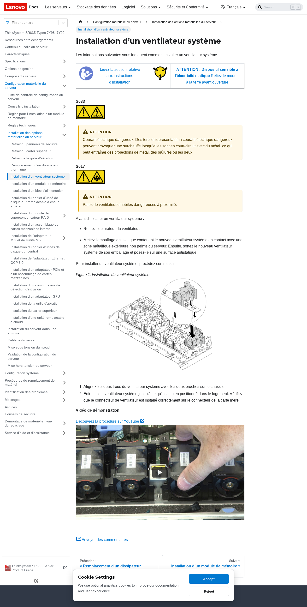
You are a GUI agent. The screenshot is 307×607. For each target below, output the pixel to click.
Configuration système (22, 373)
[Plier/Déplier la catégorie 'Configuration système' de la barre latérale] (64, 373)
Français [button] (234, 7)
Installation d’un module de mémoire (38, 184)
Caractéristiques (17, 54)
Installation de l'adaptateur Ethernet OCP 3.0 (38, 260)
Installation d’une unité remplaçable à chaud (37, 320)
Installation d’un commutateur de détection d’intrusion (35, 287)
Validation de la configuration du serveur (32, 356)
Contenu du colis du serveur (26, 47)
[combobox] (12, 22)
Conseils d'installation (24, 106)
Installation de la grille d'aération (35, 303)
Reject (209, 591)
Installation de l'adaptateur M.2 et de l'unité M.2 (31, 238)
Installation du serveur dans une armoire (32, 331)
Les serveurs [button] (56, 7)
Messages (12, 400)
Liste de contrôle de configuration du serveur (35, 97)
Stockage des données (96, 7)
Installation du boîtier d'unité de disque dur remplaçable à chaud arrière (35, 202)
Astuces (11, 407)
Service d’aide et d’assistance (27, 433)
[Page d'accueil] (80, 22)
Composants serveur (20, 76)
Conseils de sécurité (20, 414)
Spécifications (15, 61)
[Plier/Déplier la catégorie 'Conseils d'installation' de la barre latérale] (64, 106)
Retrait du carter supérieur (31, 151)
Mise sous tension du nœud (29, 347)
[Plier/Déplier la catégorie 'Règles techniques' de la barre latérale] (64, 125)
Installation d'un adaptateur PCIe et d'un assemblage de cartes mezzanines (37, 274)
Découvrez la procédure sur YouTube (107, 421)
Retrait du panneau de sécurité (34, 144)
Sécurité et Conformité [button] (186, 7)
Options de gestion (19, 69)
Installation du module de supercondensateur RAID (30, 215)
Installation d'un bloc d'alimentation (37, 190)
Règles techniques (22, 125)
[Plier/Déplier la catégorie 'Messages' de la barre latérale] (64, 400)
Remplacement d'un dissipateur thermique (35, 167)
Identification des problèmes (26, 392)
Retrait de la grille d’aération (32, 158)
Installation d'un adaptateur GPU (35, 296)
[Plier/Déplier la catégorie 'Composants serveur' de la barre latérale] (64, 76)
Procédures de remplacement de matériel (30, 383)
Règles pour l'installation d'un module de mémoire (36, 116)
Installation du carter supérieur (34, 311)
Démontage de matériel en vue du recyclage (28, 423)
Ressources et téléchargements (29, 40)
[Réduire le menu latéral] (36, 580)
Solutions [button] (149, 7)
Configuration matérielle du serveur (25, 86)
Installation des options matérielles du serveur (25, 135)
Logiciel (128, 7)
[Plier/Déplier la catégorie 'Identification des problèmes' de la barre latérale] (64, 392)
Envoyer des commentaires (105, 540)
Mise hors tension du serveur (30, 365)
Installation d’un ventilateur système (38, 176)
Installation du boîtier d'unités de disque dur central (35, 249)
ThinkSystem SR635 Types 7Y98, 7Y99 (35, 33)
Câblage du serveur (23, 340)
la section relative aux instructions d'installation (120, 75)
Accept (209, 579)
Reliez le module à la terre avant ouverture (207, 75)
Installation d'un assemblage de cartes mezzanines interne (35, 226)
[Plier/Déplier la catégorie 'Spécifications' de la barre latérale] (64, 61)
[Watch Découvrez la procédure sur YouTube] (160, 472)
